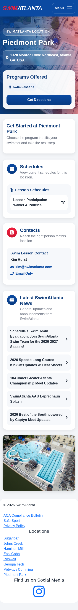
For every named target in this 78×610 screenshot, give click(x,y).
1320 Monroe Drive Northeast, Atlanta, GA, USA (41, 57)
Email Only (24, 273)
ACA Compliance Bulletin (23, 515)
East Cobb (11, 554)
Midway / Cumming (18, 569)
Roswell (9, 559)
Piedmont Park (14, 575)
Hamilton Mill (13, 549)
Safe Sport (11, 521)
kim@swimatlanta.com (33, 267)
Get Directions (39, 100)
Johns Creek (13, 543)
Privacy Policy (14, 526)
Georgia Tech (13, 564)
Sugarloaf (10, 538)
